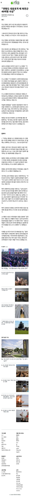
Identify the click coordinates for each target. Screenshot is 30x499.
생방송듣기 (4, 460)
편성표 (3, 458)
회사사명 (18, 481)
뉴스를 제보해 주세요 (6, 473)
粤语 (17, 437)
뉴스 (2, 435)
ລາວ (17, 442)
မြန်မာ (17, 439)
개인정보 (18, 477)
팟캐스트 (18, 460)
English (17, 452)
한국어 (17, 440)
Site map (18, 483)
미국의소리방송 (19, 487)
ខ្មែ (16, 444)
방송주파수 (4, 464)
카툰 (2, 446)
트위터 (17, 464)
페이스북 (18, 462)
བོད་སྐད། (17, 446)
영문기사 (3, 448)
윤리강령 (18, 475)
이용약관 (18, 479)
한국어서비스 (19, 472)
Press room (19, 488)
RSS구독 (3, 475)
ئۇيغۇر (17, 448)
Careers (18, 490)
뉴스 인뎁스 (4, 437)
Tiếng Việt (18, 450)
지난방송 (3, 462)
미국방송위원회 (19, 485)
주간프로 (3, 440)
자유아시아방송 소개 (6, 450)
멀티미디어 (4, 444)
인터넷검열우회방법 (6, 465)
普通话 (17, 435)
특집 (2, 442)
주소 (17, 473)
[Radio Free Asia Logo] (15, 2)
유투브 (17, 458)
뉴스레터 (3, 472)
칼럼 (2, 439)
